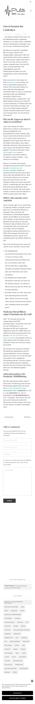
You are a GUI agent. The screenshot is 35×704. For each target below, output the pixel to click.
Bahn (6, 610)
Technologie (9, 653)
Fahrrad (20, 622)
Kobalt (5, 152)
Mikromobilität (15, 641)
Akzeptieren (17, 693)
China (22, 610)
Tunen (14, 657)
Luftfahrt (24, 637)
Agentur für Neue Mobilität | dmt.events (14, 602)
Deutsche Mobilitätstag (15, 388)
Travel (24, 653)
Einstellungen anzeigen (17, 698)
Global (16, 626)
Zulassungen (24, 668)
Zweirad (7, 672)
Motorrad (26, 641)
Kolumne (8, 630)
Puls (23, 645)
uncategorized (17, 661)
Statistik (7, 649)
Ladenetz (8, 634)
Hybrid (23, 626)
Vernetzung (8, 664)
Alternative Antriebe (11, 607)
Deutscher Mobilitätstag (13, 614)
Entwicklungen (9, 622)
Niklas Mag (18, 34)
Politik (17, 645)
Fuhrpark (8, 626)
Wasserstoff (19, 664)
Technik (22, 649)
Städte (15, 649)
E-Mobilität (8, 618)
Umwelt (7, 661)
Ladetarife (17, 634)
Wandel (25, 34)
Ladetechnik (9, 637)
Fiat (27, 622)
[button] (32, 681)
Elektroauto (11, 82)
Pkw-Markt (8, 645)
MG (6, 641)
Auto (22, 607)
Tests (17, 653)
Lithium (15, 152)
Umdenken (22, 657)
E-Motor (17, 618)
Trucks (7, 657)
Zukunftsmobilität (11, 668)
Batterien (14, 610)
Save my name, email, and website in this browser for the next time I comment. (17, 462)
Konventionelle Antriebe (21, 630)
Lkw (17, 637)
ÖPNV (15, 672)
